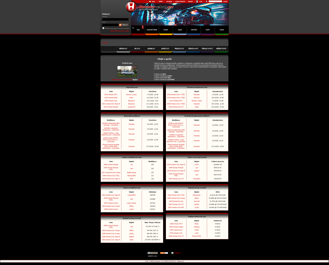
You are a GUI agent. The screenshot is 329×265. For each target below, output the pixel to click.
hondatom (196, 179)
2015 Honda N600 (110, 98)
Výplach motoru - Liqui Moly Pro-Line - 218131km (111, 134)
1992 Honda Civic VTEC (176, 195)
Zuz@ (197, 207)
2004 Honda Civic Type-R (176, 165)
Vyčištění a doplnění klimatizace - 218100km (111, 129)
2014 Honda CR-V (110, 94)
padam (131, 237)
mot (131, 169)
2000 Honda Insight (176, 227)
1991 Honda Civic (176, 230)
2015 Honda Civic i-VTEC (176, 98)
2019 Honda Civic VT (176, 107)
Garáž (105, 42)
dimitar (196, 204)
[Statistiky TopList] (175, 253)
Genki (197, 230)
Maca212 (131, 101)
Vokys (140, 80)
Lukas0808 (131, 195)
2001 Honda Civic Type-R (111, 104)
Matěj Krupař (131, 172)
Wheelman (196, 195)
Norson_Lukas (131, 94)
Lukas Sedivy (131, 203)
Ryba (197, 224)
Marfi (131, 240)
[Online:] (138, 35)
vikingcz (197, 227)
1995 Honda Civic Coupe (111, 233)
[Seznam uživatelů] (180, 1)
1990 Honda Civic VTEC (111, 176)
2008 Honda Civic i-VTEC (176, 104)
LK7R (197, 165)
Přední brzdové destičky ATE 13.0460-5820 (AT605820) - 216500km (110, 146)
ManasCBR (131, 176)
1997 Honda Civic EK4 (176, 207)
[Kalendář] (169, 1)
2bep (197, 107)
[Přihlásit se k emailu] (152, 1)
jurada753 (131, 107)
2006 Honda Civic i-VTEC (176, 94)
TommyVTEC (196, 236)
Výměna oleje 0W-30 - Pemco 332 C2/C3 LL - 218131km (111, 139)
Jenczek (197, 201)
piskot (132, 209)
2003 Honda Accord (176, 201)
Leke (196, 233)
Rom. (131, 98)
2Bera (131, 206)
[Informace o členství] (199, 1)
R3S (131, 179)
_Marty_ (131, 233)
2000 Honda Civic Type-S (111, 179)
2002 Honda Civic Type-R (111, 240)
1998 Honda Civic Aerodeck (121, 80)
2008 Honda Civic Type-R (111, 237)
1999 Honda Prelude (111, 165)
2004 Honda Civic (111, 101)
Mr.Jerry (196, 98)
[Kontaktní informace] (190, 1)
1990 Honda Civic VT (176, 204)
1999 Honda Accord (111, 209)
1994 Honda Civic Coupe (111, 206)
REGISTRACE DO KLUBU (120, 31)
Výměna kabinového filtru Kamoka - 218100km (111, 124)
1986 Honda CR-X (176, 224)
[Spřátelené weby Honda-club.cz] (161, 1)
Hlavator (132, 124)
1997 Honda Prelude (111, 107)
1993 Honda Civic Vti (176, 179)
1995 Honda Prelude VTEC (111, 168)
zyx (131, 165)
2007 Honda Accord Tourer (111, 172)
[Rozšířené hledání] (206, 1)
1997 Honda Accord (111, 203)
